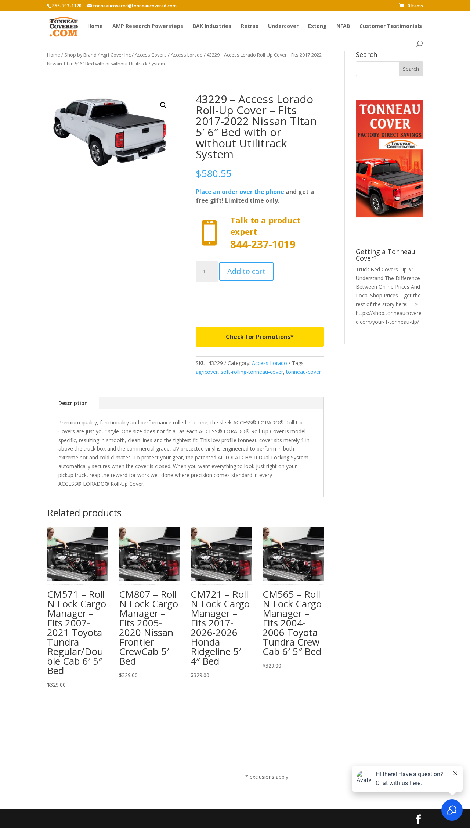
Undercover (283, 26)
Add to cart (246, 271)
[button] (163, 105)
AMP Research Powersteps (147, 26)
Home (95, 26)
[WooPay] (260, 299)
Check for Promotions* (260, 337)
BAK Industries (212, 26)
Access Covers (151, 54)
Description (73, 402)
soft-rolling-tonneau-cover (252, 371)
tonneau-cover (303, 371)
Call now (260, 233)
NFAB (343, 26)
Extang (317, 26)
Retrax (249, 26)
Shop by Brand (80, 54)
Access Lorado (187, 54)
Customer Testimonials (390, 26)
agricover (207, 371)
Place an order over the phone (240, 192)
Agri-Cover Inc (116, 54)
